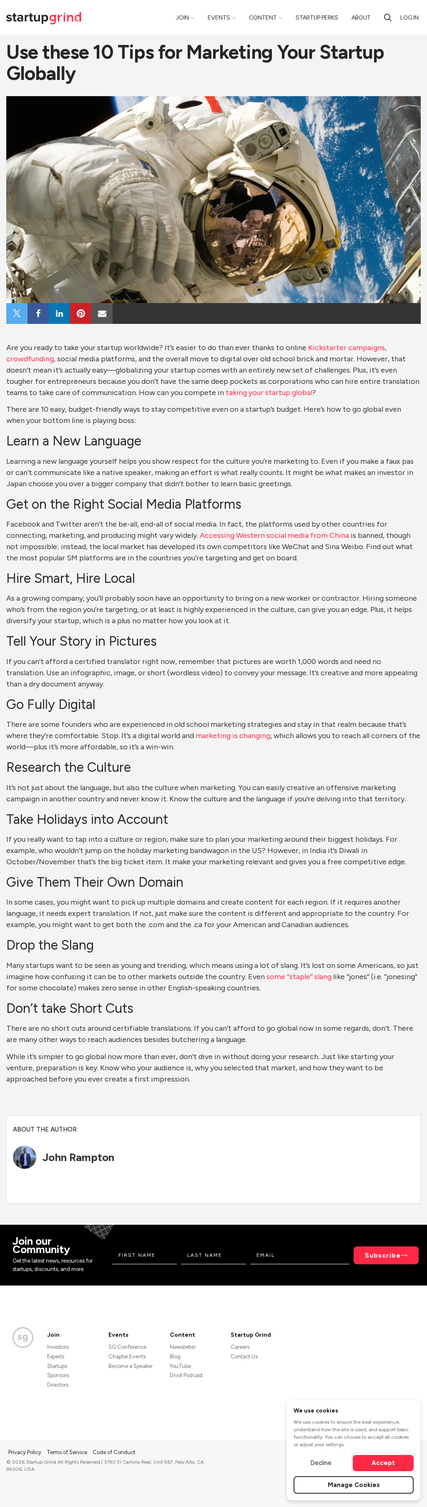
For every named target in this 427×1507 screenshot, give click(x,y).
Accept (383, 1463)
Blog (175, 1356)
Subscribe (383, 1255)
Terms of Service (67, 1452)
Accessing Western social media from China (274, 535)
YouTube (180, 1366)
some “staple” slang (299, 976)
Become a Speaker (130, 1366)
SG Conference (127, 1347)
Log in (409, 17)
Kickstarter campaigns (346, 347)
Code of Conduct (114, 1452)
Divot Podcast (186, 1375)
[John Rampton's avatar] (24, 1157)
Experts (55, 1356)
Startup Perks (317, 17)
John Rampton (78, 1157)
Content (263, 17)
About (361, 17)
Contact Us (244, 1356)
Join (182, 17)
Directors (57, 1385)
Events (219, 17)
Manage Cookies (354, 1485)
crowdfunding (30, 358)
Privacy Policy (25, 1452)
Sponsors (58, 1375)
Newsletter (183, 1347)
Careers (240, 1347)
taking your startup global (269, 392)
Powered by (371, 1489)
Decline (321, 1463)
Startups (57, 1366)
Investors (58, 1347)
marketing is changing (233, 735)
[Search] (388, 17)
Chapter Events (127, 1356)
